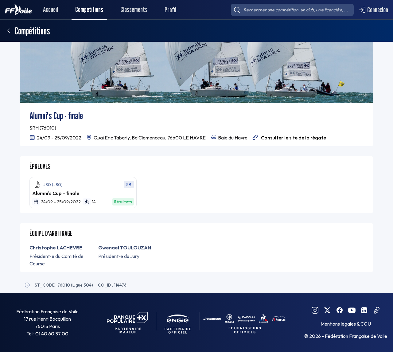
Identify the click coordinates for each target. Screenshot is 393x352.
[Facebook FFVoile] (339, 310)
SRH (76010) (42, 128)
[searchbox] (292, 10)
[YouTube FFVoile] (352, 310)
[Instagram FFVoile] (315, 310)
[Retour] (8, 30)
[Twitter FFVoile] (327, 310)
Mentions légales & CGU (346, 324)
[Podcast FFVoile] (376, 310)
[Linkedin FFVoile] (364, 310)
